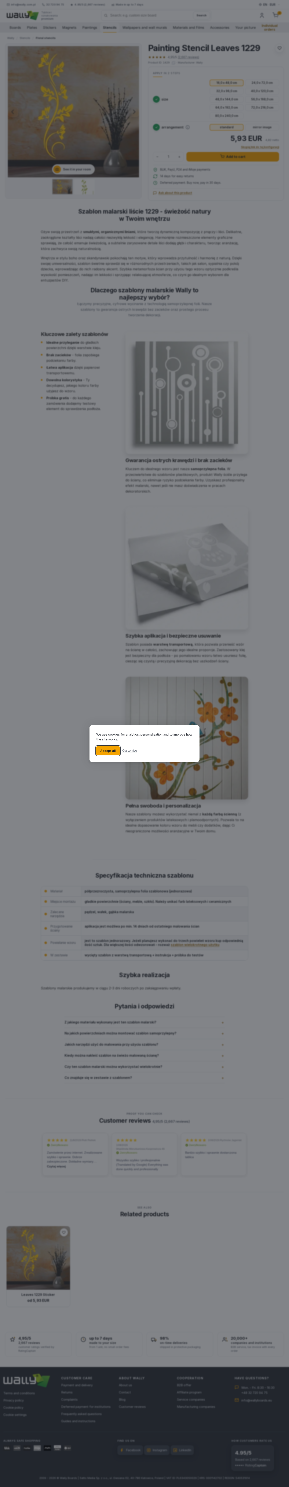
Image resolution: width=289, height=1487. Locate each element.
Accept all (108, 750)
